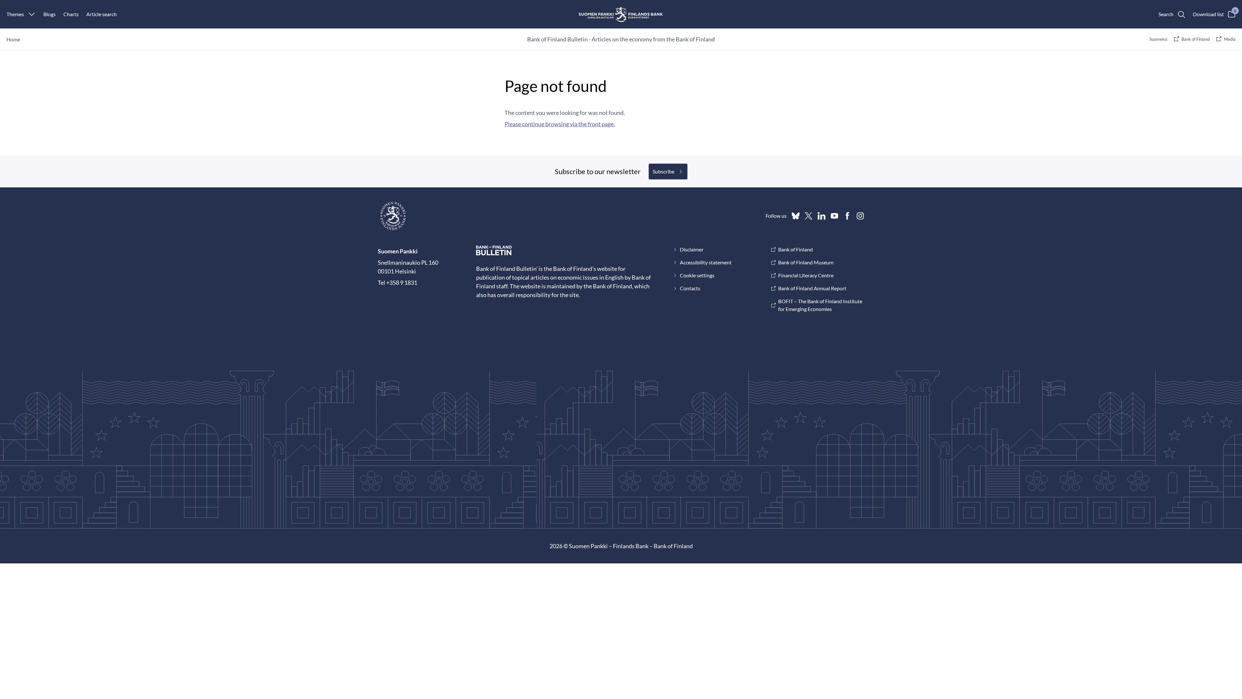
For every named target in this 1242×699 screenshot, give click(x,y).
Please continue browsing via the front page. (560, 124)
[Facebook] (847, 216)
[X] (808, 216)
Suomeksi (1158, 39)
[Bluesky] (796, 216)
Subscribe (663, 171)
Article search (101, 14)
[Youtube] (834, 216)
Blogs (49, 14)
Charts (71, 14)
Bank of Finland (1196, 39)
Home (13, 39)
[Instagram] (860, 216)
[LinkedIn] (821, 216)
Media (1230, 39)
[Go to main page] (621, 14)
